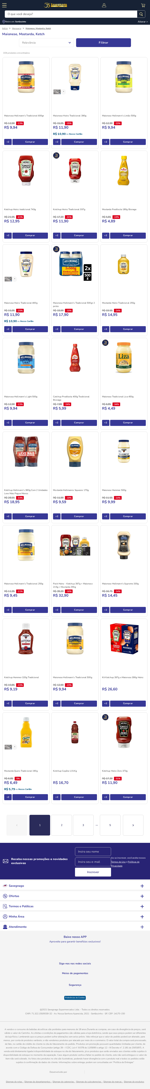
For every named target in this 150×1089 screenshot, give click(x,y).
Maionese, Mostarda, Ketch (38, 28)
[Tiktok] (90, 969)
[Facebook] (82, 969)
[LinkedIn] (75, 969)
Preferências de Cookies (75, 999)
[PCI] (75, 994)
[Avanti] (76, 1074)
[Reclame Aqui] (84, 994)
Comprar (30, 141)
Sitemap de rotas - (15, 1083)
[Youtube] (59, 969)
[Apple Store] (94, 956)
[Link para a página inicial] (5, 28)
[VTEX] (94, 1074)
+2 (8, 141)
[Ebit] (65, 994)
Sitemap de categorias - (63, 1083)
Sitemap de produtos (134, 1083)
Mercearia (16, 28)
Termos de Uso (118, 861)
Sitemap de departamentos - (38, 1083)
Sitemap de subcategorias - (89, 1083)
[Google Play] (56, 956)
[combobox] (75, 14)
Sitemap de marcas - (113, 1083)
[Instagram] (67, 969)
